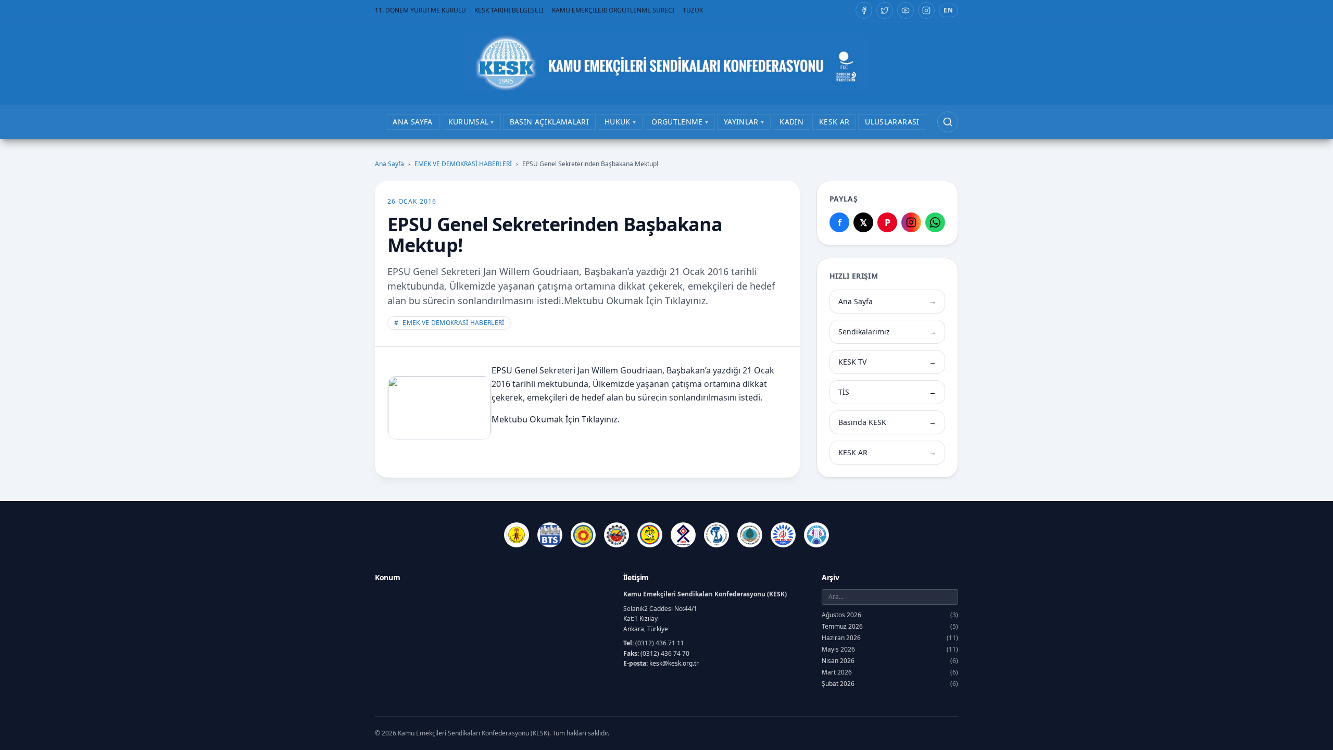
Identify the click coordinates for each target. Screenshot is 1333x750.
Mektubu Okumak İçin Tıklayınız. (556, 419)
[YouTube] (905, 10)
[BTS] (549, 534)
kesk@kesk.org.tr (674, 663)
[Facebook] (864, 10)
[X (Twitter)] (884, 10)
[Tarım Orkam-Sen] (749, 534)
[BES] (516, 534)
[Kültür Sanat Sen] (683, 534)
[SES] (716, 534)
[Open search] (947, 121)
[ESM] (616, 534)
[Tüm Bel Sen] (783, 534)
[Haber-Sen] (649, 534)
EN (948, 10)
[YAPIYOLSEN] (816, 534)
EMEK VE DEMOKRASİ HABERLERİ (463, 164)
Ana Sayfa (389, 164)
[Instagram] (926, 10)
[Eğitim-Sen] (583, 534)
